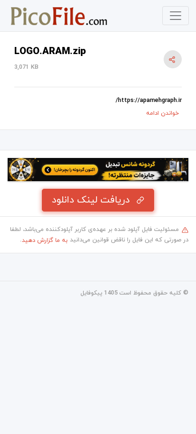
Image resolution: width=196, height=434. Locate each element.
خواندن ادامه (162, 113)
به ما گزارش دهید (45, 240)
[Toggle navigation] (175, 15)
